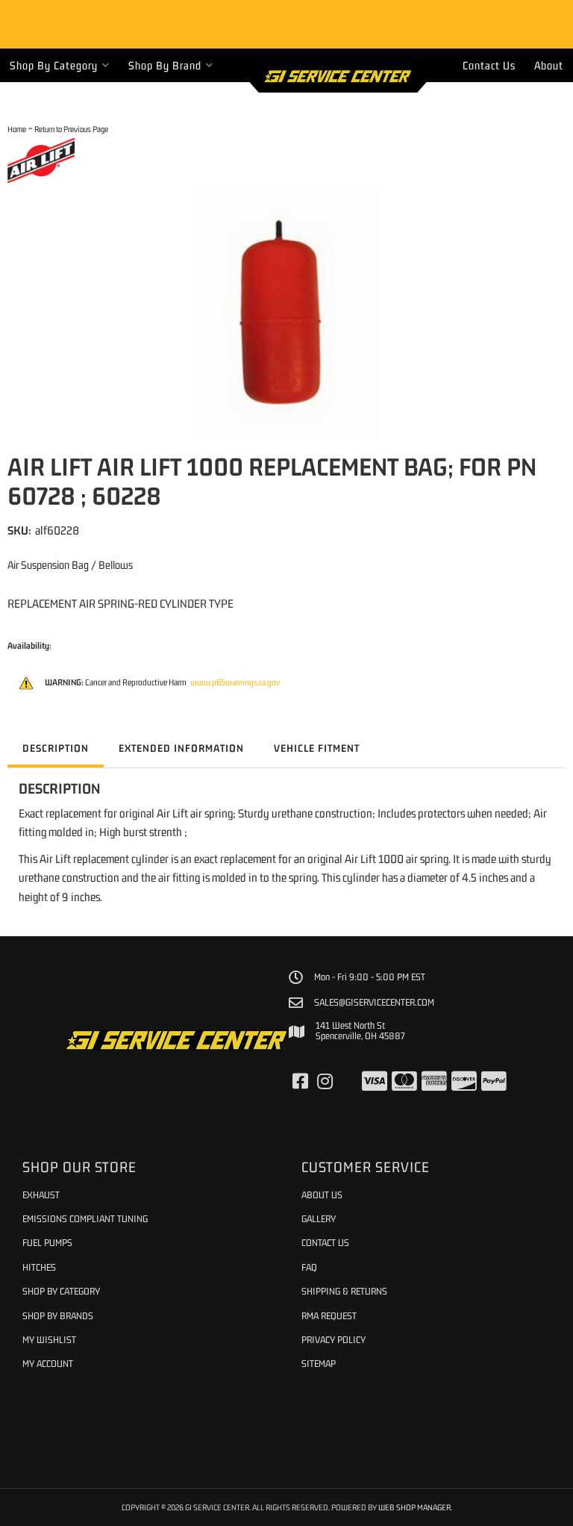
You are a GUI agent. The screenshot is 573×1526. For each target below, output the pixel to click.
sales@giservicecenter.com (374, 1002)
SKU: (19, 530)
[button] (59, 65)
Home (16, 129)
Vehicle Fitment (317, 748)
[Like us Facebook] (300, 1081)
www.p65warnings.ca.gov (235, 682)
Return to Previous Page (71, 129)
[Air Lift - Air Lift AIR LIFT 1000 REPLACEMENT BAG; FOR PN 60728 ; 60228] (41, 159)
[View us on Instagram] (325, 1081)
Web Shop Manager (414, 1507)
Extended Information (181, 748)
